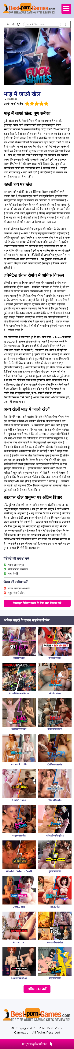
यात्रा (34, 1044)
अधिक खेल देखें (37, 989)
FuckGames (10, 98)
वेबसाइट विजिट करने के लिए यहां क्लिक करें (37, 603)
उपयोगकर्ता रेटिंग (13, 104)
